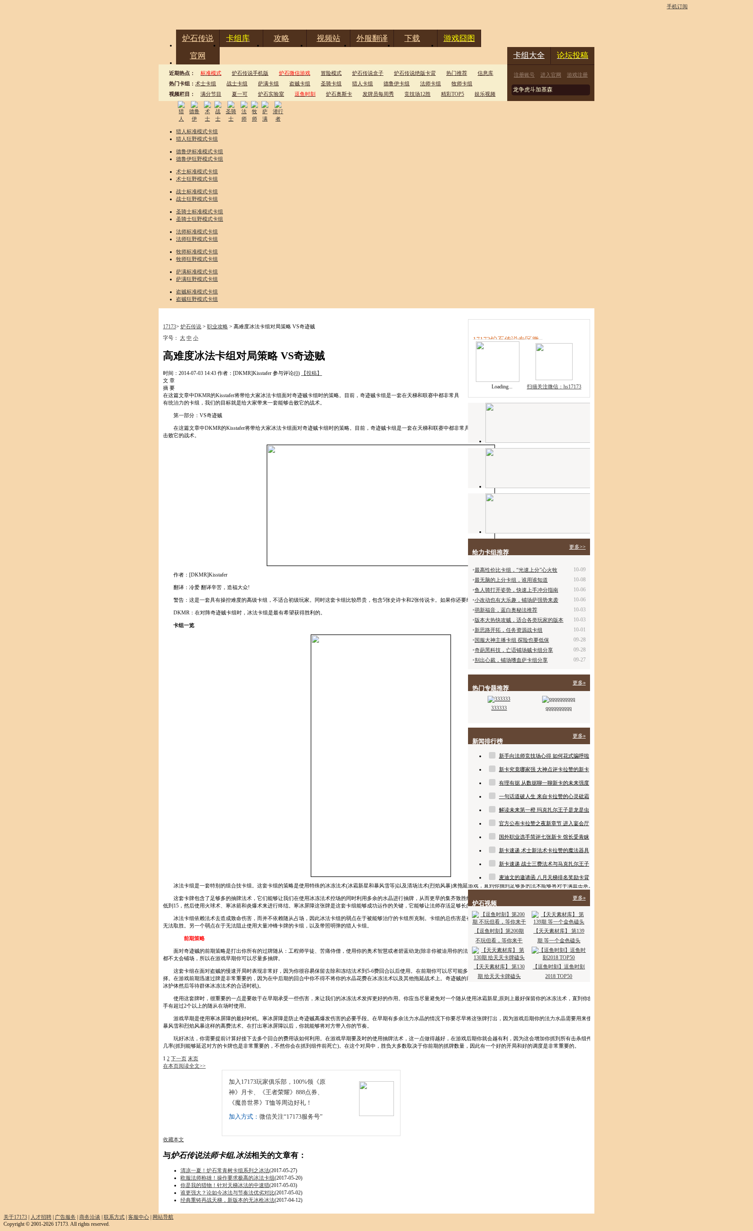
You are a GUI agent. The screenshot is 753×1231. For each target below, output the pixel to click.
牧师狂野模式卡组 (197, 259)
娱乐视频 (485, 94)
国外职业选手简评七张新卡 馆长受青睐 (544, 837)
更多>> (577, 547)
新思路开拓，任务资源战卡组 (509, 630)
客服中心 (138, 1217)
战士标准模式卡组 (197, 192)
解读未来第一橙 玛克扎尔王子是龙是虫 (544, 810)
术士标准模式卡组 (197, 172)
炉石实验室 (271, 94)
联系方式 (114, 1217)
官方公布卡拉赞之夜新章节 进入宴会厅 (544, 823)
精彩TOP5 (452, 94)
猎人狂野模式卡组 (197, 139)
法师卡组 (430, 84)
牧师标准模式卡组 (197, 252)
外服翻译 (372, 38)
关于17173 (15, 1217)
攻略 (281, 38)
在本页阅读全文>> (184, 1066)
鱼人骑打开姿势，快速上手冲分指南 (516, 590)
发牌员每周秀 (378, 94)
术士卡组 (205, 84)
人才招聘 (41, 1217)
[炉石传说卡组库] (537, 423)
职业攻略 (217, 327)
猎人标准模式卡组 (197, 131)
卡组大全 (529, 55)
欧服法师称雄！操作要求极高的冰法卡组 (227, 1178)
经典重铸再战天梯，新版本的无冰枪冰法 (227, 1200)
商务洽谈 (89, 1217)
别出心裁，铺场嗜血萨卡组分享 (511, 660)
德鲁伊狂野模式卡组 (199, 159)
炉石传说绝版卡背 (415, 73)
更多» (579, 683)
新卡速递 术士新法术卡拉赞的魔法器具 (544, 850)
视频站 (328, 38)
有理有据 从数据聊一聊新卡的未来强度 (544, 783)
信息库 (485, 73)
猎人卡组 (362, 84)
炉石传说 (198, 38)
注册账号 (524, 75)
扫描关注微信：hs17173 (554, 387)
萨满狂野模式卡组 (197, 279)
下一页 (179, 1059)
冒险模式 (331, 73)
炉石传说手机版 (250, 73)
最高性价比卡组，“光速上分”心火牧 (516, 570)
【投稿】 (311, 373)
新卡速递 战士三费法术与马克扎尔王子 (544, 864)
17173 (169, 327)
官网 (198, 55)
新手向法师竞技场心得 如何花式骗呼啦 (544, 756)
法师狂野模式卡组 (197, 239)
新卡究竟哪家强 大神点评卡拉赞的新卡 (544, 769)
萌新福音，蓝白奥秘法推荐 (506, 610)
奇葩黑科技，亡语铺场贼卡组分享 (514, 650)
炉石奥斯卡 (339, 94)
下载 (412, 38)
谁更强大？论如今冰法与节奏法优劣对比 (227, 1193)
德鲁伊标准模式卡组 (199, 151)
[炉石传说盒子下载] (537, 513)
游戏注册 (577, 75)
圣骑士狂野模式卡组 (199, 219)
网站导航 (163, 1217)
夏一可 (240, 94)
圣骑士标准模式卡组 (199, 212)
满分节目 (210, 94)
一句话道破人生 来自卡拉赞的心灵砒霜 (544, 796)
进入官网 (550, 75)
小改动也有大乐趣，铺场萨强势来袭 (516, 600)
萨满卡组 (268, 84)
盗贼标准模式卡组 (197, 292)
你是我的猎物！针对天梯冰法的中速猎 (224, 1185)
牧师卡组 (461, 84)
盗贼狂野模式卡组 (197, 299)
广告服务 (65, 1217)
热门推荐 (456, 73)
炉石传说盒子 (367, 73)
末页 (193, 1059)
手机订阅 (677, 6)
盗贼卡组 (299, 84)
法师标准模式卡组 (197, 232)
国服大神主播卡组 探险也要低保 (512, 640)
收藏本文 (173, 1140)
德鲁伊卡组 (396, 84)
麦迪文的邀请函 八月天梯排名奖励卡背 (544, 877)
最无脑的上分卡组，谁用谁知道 (511, 580)
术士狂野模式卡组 (197, 179)
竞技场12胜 (417, 94)
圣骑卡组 (331, 84)
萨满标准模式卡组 (197, 272)
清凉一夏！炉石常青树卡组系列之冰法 (224, 1170)
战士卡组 (237, 84)
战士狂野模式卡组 (197, 199)
